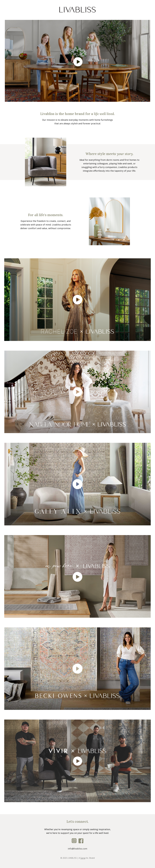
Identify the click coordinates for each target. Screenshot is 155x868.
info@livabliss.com (77, 848)
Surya (82, 858)
